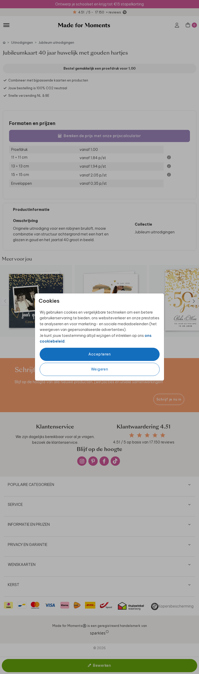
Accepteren (99, 354)
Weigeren (99, 369)
